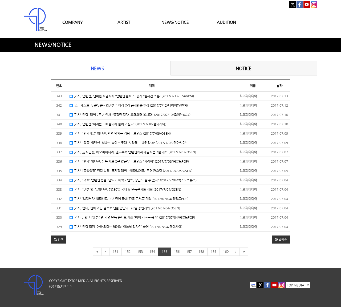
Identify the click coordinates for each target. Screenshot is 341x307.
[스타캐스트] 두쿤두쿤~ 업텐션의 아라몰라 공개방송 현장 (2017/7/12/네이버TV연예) (130, 105)
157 (189, 251)
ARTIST (123, 22)
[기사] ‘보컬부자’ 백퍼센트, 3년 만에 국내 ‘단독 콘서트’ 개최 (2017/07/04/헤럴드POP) (130, 199)
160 (226, 251)
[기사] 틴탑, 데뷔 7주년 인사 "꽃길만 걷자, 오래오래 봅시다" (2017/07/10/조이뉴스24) (131, 115)
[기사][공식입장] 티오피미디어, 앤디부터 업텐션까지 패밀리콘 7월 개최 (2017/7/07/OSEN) (134, 152)
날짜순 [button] (282, 239)
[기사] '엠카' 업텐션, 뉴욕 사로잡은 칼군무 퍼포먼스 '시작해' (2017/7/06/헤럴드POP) (131, 161)
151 (115, 251)
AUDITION (226, 22)
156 (177, 251)
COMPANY (72, 22)
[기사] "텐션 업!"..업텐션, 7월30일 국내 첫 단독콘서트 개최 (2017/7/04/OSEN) (127, 189)
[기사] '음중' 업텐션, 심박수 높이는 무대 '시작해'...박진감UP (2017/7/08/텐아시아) (129, 143)
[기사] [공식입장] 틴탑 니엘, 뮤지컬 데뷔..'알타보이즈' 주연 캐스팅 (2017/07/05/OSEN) (132, 171)
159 (213, 251)
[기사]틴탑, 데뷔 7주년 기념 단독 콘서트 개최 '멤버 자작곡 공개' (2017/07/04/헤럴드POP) (134, 217)
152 (128, 251)
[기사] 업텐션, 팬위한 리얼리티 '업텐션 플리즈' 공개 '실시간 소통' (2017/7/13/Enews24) (133, 96)
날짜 (279, 85)
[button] (58, 240)
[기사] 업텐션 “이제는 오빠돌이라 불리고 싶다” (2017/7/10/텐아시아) (119, 124)
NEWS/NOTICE (175, 22)
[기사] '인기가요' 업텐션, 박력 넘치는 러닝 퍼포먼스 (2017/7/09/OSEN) (122, 133)
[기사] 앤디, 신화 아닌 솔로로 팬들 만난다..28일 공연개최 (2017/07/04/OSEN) (126, 208)
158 (201, 251)
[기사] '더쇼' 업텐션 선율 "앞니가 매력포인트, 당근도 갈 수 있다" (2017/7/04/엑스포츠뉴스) (135, 180)
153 (140, 251)
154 (152, 251)
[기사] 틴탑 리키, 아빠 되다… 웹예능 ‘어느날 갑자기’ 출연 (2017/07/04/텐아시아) (127, 227)
